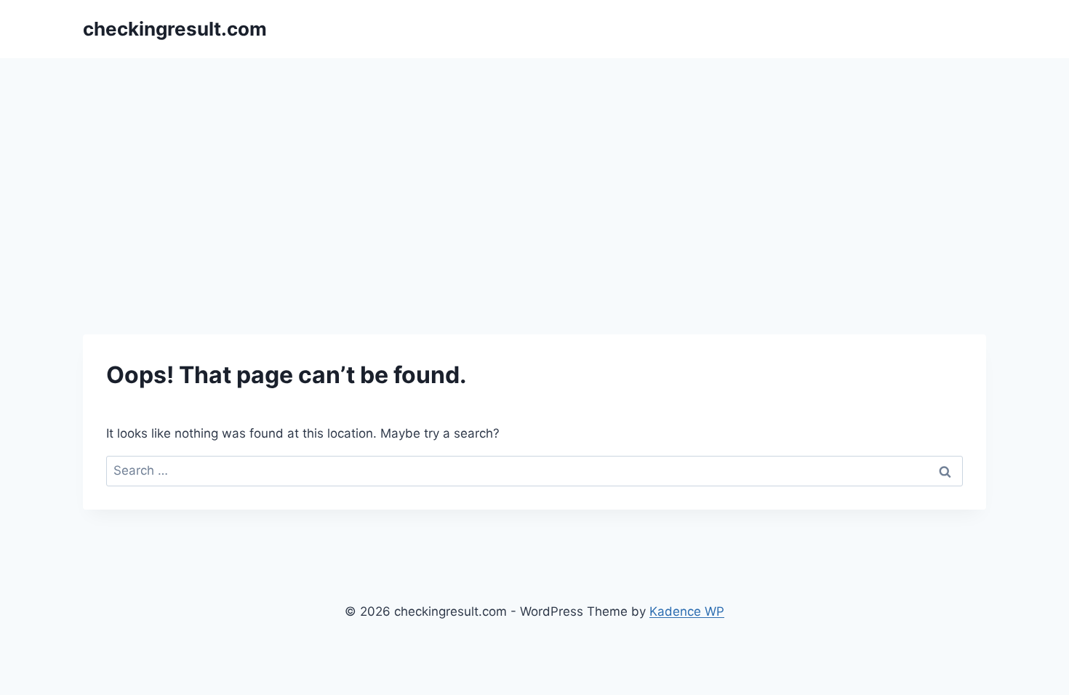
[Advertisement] (534, 167)
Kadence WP (686, 611)
